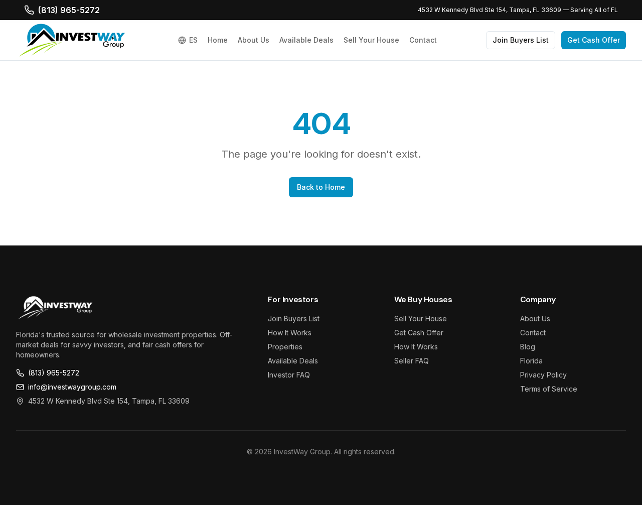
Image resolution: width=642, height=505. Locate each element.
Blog (527, 346)
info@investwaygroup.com (72, 387)
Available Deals (306, 40)
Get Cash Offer (593, 40)
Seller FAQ (411, 360)
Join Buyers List (521, 40)
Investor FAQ (289, 374)
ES (193, 40)
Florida (531, 360)
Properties (285, 346)
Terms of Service (548, 389)
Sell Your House (371, 40)
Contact (423, 40)
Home (218, 40)
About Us (253, 40)
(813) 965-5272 (69, 10)
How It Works (289, 332)
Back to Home (321, 187)
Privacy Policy (543, 374)
